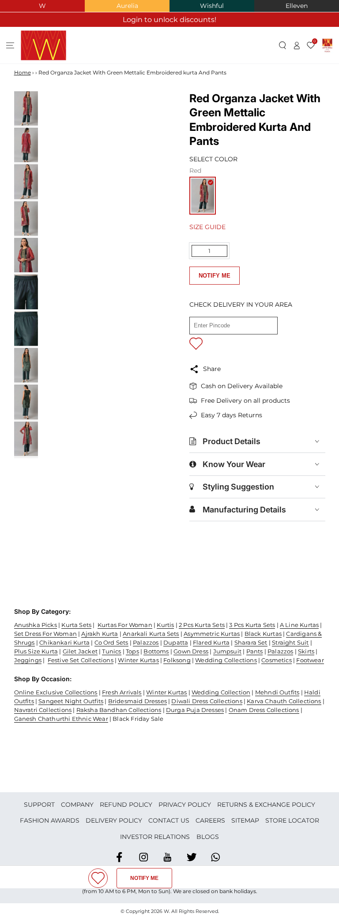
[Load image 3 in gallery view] (26, 181)
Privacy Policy (184, 805)
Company (77, 805)
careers (210, 820)
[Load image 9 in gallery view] (26, 402)
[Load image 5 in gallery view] (26, 255)
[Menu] (10, 45)
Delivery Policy (114, 820)
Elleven (297, 6)
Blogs (207, 837)
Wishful (212, 6)
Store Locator (292, 820)
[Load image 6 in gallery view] (26, 292)
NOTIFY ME (214, 275)
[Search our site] (283, 45)
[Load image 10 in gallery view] (26, 439)
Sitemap (245, 820)
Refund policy (126, 805)
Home (22, 72)
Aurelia (127, 6)
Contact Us (168, 820)
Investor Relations (155, 837)
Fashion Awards (49, 820)
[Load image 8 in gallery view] (26, 365)
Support (39, 805)
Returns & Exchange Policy (266, 805)
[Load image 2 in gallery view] (26, 145)
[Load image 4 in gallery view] (26, 218)
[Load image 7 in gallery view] (26, 329)
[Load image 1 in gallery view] (26, 108)
